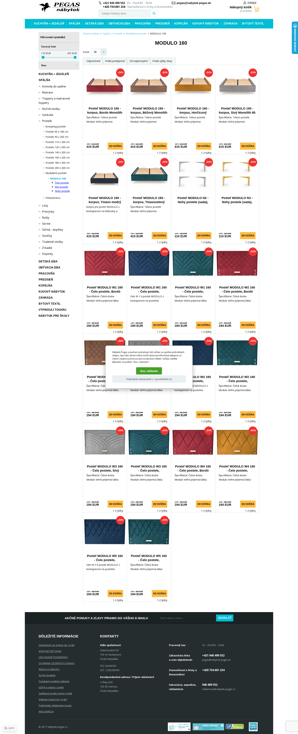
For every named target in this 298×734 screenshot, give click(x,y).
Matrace (47, 92)
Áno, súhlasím (149, 371)
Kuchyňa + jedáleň (49, 23)
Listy (45, 205)
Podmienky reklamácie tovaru (55, 705)
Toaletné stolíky (52, 242)
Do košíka (115, 146)
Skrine (46, 224)
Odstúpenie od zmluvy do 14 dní (56, 645)
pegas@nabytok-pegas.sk (194, 3)
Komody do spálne (54, 86)
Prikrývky (48, 211)
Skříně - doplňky (52, 230)
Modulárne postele (56, 173)
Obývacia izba (119, 23)
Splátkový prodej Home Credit (55, 693)
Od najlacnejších (139, 61)
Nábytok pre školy (54, 315)
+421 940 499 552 (114, 3)
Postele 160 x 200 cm (58, 157)
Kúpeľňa (181, 23)
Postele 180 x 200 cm (58, 162)
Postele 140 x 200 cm (58, 152)
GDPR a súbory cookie (51, 687)
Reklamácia (46, 711)
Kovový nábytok (205, 23)
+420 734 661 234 (213, 670)
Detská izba (94, 23)
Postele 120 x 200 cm (58, 147)
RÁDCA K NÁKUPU (49, 669)
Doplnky (47, 254)
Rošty (45, 217)
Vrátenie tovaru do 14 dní (53, 699)
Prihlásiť (251, 2)
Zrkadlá (47, 248)
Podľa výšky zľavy (162, 61)
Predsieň (162, 23)
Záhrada (230, 23)
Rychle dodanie (47, 675)
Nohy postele (62, 191)
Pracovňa (143, 23)
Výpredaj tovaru (52, 309)
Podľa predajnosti (115, 61)
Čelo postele (62, 182)
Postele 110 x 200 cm (58, 142)
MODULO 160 (58, 178)
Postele (47, 121)
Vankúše (47, 115)
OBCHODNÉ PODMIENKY (53, 657)
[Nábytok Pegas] (59, 7)
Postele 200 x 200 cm (58, 167)
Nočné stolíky (51, 109)
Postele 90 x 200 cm (57, 136)
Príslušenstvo (53, 197)
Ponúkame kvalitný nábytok (54, 681)
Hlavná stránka (91, 33)
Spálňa (75, 23)
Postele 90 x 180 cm (57, 131)
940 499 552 (209, 685)
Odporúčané (93, 61)
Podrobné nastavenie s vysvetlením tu (149, 379)
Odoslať (225, 617)
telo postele (61, 186)
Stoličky (47, 236)
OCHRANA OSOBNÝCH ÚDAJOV (56, 663)
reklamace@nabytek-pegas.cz (218, 689)
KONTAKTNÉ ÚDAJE (50, 651)
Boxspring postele (56, 126)
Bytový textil (253, 23)
